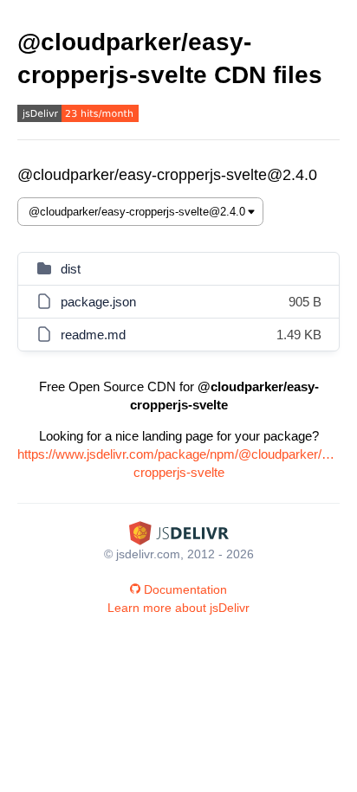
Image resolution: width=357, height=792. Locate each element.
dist (71, 268)
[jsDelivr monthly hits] (78, 115)
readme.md (93, 334)
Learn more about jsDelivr (178, 608)
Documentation (185, 589)
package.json (98, 301)
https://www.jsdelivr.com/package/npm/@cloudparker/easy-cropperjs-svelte (178, 463)
